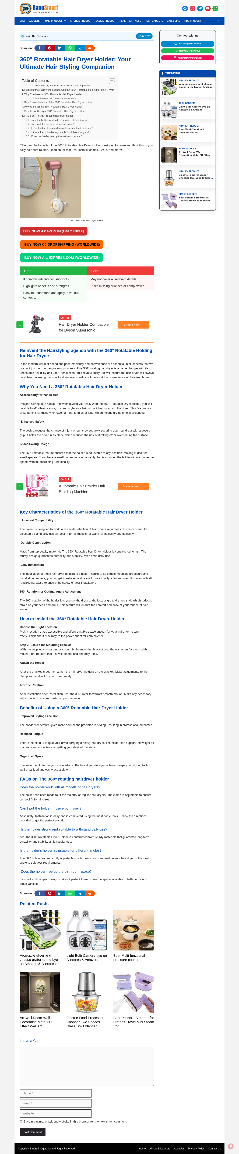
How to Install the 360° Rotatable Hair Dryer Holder (53, 106)
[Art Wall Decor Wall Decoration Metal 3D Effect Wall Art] (40, 1010)
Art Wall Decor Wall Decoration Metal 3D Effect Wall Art (36, 1022)
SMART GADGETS (30, 21)
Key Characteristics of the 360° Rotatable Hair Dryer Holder (58, 102)
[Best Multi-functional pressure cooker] (133, 948)
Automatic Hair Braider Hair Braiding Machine (59, 98)
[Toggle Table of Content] (110, 81)
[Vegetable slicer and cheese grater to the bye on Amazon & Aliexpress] (40, 948)
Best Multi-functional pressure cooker (191, 131)
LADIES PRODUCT (106, 21)
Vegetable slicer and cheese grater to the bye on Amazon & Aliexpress (39, 959)
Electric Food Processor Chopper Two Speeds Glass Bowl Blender (85, 1022)
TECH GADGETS (154, 21)
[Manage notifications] (231, 1146)
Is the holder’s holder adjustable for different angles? (60, 132)
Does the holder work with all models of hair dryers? (59, 120)
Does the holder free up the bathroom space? (56, 136)
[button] (218, 21)
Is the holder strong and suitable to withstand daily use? (62, 128)
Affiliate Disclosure (159, 1148)
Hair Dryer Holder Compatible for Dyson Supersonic (65, 85)
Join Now (144, 36)
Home (142, 1148)
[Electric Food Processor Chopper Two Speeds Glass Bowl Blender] (86, 1010)
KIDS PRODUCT (192, 21)
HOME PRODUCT (53, 21)
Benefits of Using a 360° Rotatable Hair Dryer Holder (54, 111)
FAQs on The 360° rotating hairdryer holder (48, 115)
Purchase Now (130, 324)
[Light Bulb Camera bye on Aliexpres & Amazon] (86, 948)
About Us (179, 1148)
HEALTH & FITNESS (130, 21)
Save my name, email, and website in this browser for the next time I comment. (75, 1121)
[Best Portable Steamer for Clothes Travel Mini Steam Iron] (133, 1010)
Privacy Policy (196, 1148)
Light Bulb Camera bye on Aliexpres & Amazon (194, 108)
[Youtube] (208, 8)
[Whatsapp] (215, 8)
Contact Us (214, 1148)
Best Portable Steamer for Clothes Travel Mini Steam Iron (133, 1022)
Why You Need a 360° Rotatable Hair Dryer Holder (53, 94)
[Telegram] (200, 8)
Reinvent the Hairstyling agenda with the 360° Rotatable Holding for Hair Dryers (69, 89)
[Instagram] (192, 8)
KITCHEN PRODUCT (81, 21)
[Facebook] (185, 8)
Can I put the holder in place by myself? (53, 124)
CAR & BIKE (173, 21)
